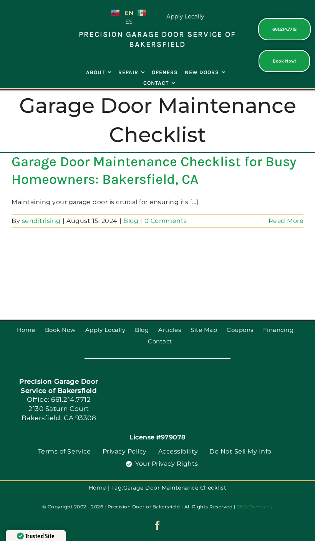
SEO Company (255, 507)
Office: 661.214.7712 (59, 399)
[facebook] (157, 525)
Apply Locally (185, 16)
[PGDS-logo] (30, 27)
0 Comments (165, 220)
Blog (130, 220)
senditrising (41, 220)
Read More (286, 220)
